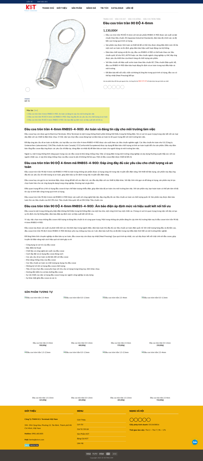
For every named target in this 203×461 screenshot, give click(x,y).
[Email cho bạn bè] (114, 87)
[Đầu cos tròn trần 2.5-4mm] (43, 318)
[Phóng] (27, 89)
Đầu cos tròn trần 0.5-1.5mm (82, 343)
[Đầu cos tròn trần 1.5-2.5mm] (43, 373)
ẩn (36, 110)
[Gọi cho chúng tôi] (177, 2)
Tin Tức (104, 8)
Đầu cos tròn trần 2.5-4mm (43, 343)
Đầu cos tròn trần (151, 19)
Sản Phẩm (77, 8)
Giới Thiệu (62, 8)
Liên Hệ (129, 8)
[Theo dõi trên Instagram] (170, 2)
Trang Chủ (48, 8)
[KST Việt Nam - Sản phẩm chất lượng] (32, 8)
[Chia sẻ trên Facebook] (105, 87)
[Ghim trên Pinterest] (118, 87)
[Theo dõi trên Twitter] (173, 2)
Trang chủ (108, 19)
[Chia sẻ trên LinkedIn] (122, 87)
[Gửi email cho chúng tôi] (175, 2)
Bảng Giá (91, 8)
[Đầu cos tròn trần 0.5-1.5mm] (82, 318)
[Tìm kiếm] (177, 7)
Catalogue (117, 8)
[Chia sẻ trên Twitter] (110, 87)
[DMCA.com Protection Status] (32, 445)
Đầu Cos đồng (134, 19)
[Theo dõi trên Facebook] (168, 2)
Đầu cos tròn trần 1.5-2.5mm (43, 398)
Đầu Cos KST (120, 19)
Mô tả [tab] (27, 101)
